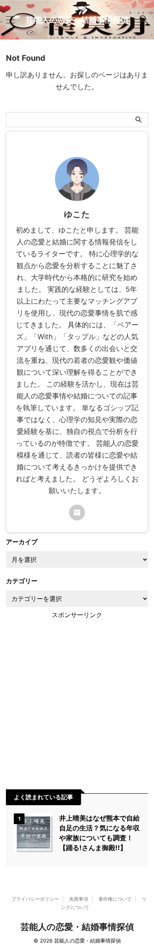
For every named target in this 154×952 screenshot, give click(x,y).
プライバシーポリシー (35, 899)
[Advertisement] (77, 697)
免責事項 (78, 899)
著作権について (114, 899)
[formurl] (77, 512)
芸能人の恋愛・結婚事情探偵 (77, 19)
